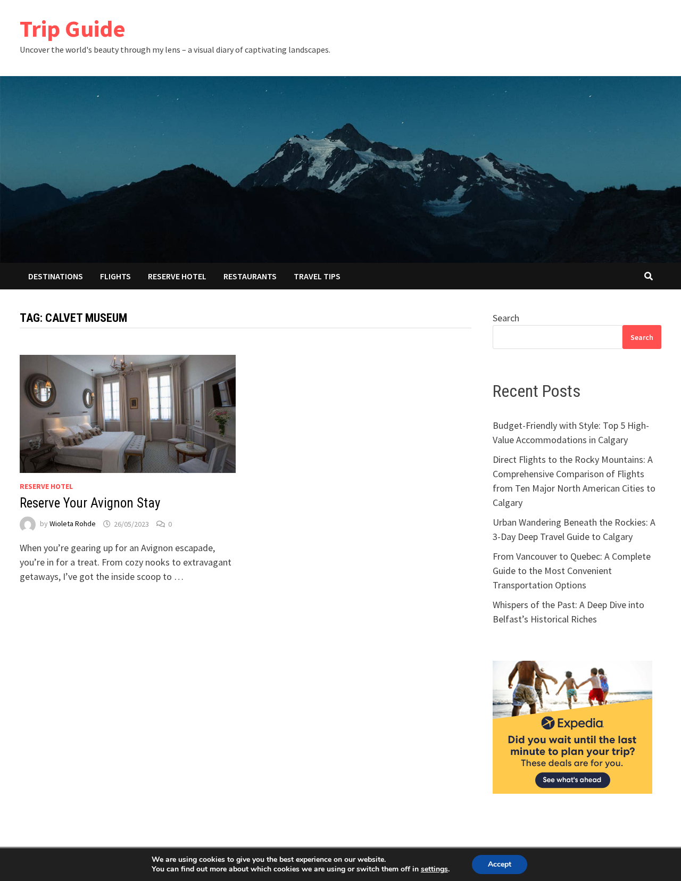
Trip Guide (73, 28)
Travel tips (317, 276)
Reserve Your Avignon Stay (90, 503)
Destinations (55, 276)
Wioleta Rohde (72, 524)
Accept (499, 864)
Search (506, 318)
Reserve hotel (177, 276)
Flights (115, 276)
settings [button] (434, 869)
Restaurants (250, 276)
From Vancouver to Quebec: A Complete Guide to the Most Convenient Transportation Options (572, 570)
